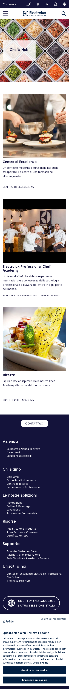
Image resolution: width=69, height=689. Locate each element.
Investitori (13, 452)
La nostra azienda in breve (23, 448)
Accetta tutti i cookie (34, 670)
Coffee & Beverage (18, 506)
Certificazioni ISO (17, 535)
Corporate (9, 4)
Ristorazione (14, 502)
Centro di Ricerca (17, 483)
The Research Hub (18, 580)
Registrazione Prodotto (21, 528)
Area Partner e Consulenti (23, 532)
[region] (34, 650)
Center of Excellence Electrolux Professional (34, 573)
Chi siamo (13, 476)
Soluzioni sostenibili (19, 455)
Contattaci (34, 423)
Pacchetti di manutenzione (23, 554)
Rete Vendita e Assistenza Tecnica (28, 558)
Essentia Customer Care (22, 551)
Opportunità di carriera (21, 480)
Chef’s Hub (14, 577)
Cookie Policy (40, 662)
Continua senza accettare (53, 618)
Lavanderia (14, 509)
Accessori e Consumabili (22, 513)
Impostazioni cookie (34, 680)
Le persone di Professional (23, 487)
